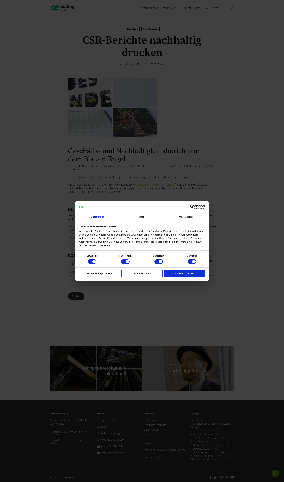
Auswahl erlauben (142, 273)
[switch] (125, 261)
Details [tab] (142, 217)
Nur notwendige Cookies (99, 273)
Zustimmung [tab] (97, 217)
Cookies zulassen (184, 273)
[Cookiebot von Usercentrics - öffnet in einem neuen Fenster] (192, 207)
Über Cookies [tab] (186, 217)
